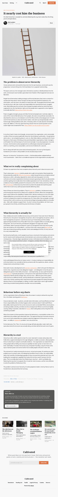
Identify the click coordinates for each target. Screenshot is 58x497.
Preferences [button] (34, 248)
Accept (29, 252)
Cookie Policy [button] (39, 247)
